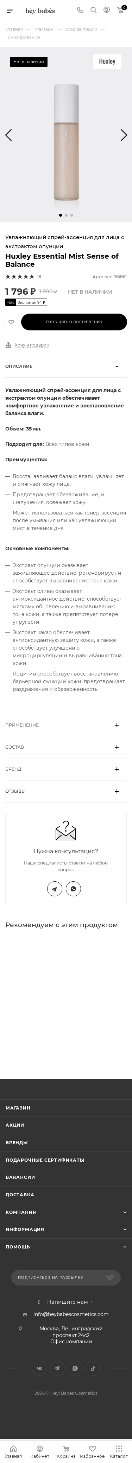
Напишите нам (67, 1302)
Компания (21, 1212)
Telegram (54, 888)
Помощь (18, 1247)
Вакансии (20, 1177)
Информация (25, 1229)
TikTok (93, 1368)
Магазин (18, 1108)
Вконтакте (39, 1368)
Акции (15, 1125)
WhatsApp (73, 888)
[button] (60, 215)
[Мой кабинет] (106, 11)
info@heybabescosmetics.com (71, 1314)
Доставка (20, 1194)
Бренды (17, 1142)
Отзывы (15, 791)
